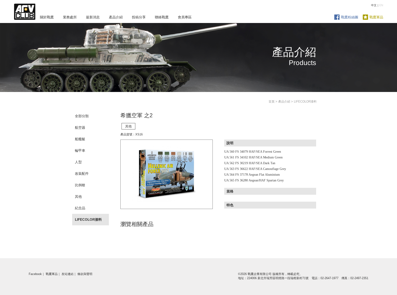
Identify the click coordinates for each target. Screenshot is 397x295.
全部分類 (82, 116)
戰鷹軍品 (376, 17)
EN (381, 5)
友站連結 (68, 274)
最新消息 (93, 17)
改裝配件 (82, 173)
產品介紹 (116, 17)
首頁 (272, 101)
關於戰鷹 (47, 17)
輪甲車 (80, 150)
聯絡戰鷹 (162, 17)
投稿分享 (139, 17)
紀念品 (80, 208)
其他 (78, 196)
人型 (78, 162)
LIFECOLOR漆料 (88, 219)
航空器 (80, 127)
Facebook (35, 274)
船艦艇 (80, 139)
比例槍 (80, 185)
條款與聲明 (84, 274)
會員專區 (185, 17)
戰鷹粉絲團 (349, 17)
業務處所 (70, 17)
